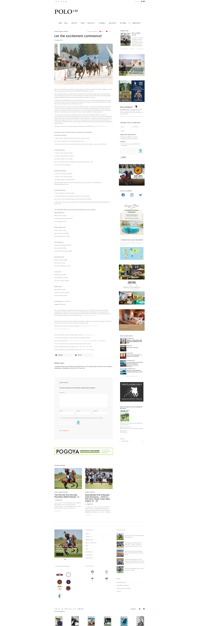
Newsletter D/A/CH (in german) (129, 138)
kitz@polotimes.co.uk (88, 334)
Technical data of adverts (124, 588)
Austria (87, 366)
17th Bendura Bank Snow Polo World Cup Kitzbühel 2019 (69, 366)
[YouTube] (64, 1)
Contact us (89, 536)
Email (78, 411)
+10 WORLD (101, 23)
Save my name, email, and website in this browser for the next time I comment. (82, 417)
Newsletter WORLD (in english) (129, 136)
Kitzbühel (109, 366)
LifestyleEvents (66, 368)
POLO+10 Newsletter (91, 542)
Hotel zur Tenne (102, 366)
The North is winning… (133, 347)
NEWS (65, 23)
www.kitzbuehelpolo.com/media (88, 326)
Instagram (60, 492)
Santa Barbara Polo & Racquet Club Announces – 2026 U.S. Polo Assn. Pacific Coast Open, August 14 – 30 (133, 545)
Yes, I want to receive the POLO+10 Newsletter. (131, 144)
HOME (60, 23)
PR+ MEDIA (123, 23)
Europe (56, 31)
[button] (57, 511)
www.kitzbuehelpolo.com (101, 126)
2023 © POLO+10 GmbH (69, 609)
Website (96, 410)
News (72, 368)
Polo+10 (76, 368)
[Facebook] (56, 1)
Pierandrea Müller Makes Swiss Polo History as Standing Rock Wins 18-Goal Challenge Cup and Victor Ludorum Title (134, 561)
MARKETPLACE (136, 23)
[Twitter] (61, 1)
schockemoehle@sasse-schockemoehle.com (79, 340)
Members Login (89, 539)
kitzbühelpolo (58, 368)
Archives (122, 438)
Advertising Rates (121, 582)
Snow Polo (65, 31)
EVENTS (83, 23)
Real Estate (112, 23)
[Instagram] (59, 1)
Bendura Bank (93, 366)
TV (129, 23)
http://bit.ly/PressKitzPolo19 (62, 328)
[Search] (66, 1)
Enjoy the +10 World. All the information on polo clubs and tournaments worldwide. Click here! (131, 244)
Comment (62, 392)
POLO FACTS (90, 23)
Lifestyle (74, 23)
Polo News (60, 31)
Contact (137, 1)
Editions (119, 591)
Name (61, 411)
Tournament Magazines (123, 585)
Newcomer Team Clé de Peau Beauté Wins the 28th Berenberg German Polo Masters (134, 553)
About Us (88, 533)
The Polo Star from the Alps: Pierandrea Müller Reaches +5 (66, 549)
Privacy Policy (89, 558)
